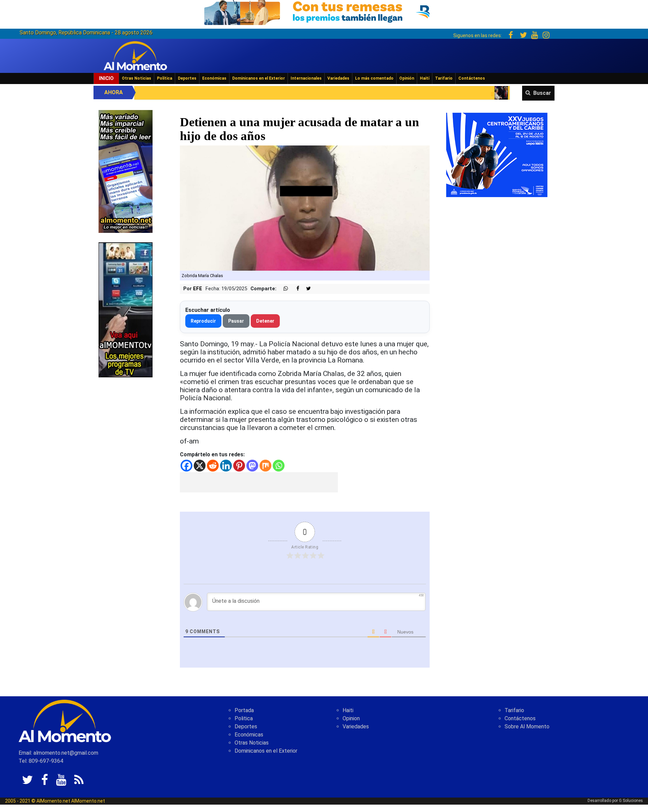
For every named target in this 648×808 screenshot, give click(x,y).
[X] (200, 466)
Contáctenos (471, 78)
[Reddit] (213, 466)
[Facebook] (186, 466)
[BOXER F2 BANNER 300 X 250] (496, 154)
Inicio (106, 78)
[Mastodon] (252, 466)
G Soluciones (631, 800)
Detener (265, 321)
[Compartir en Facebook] (294, 289)
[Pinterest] (239, 466)
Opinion (351, 718)
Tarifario (444, 78)
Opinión (406, 78)
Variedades (338, 78)
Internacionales (306, 78)
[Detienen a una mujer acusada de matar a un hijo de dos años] (305, 208)
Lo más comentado (374, 78)
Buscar (542, 93)
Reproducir (203, 321)
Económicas (214, 78)
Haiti (348, 710)
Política (164, 78)
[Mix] (265, 466)
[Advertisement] (259, 482)
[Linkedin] (226, 466)
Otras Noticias (136, 78)
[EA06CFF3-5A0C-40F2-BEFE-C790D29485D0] (126, 309)
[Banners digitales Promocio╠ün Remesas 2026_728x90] (324, 11)
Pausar (236, 321)
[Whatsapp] (279, 466)
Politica (244, 718)
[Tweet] (306, 289)
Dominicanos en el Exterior (258, 78)
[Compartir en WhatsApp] (283, 289)
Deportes (187, 78)
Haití (424, 78)
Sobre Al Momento (527, 726)
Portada (244, 710)
